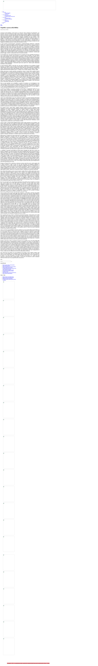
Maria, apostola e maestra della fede (7, 273)
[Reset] (11, 261)
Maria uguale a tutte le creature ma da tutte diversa (9, 272)
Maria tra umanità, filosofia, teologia (7, 267)
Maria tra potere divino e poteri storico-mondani (9, 266)
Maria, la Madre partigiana (6, 265)
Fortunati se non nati (5, 271)
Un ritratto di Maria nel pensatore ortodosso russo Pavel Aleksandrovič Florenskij (9, 269)
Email (1, 24)
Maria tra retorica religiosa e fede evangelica (8, 264)
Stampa (1, 25)
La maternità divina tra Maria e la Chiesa (8, 270)
